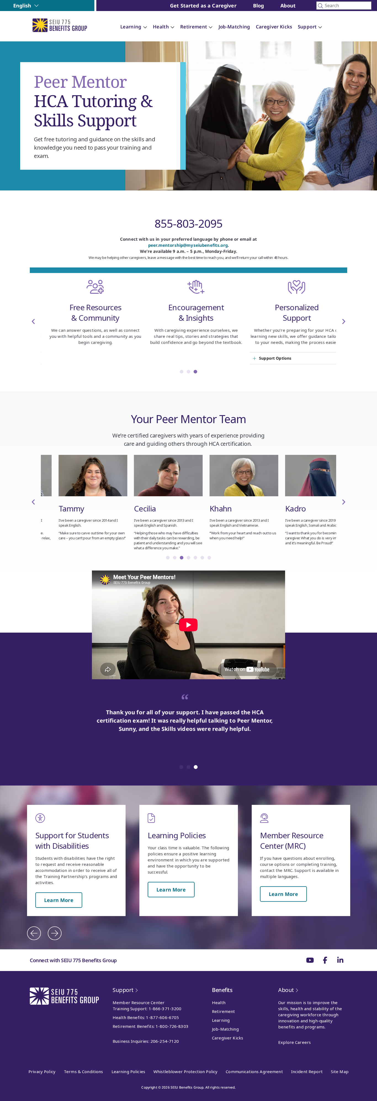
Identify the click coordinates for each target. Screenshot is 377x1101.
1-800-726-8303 (172, 1026)
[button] (33, 321)
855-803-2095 (188, 223)
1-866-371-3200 (165, 1008)
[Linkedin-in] (340, 960)
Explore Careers (294, 1042)
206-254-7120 (164, 1041)
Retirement (223, 1011)
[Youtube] (310, 960)
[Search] (343, 5)
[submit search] (320, 5)
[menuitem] (26, 5)
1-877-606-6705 (162, 1017)
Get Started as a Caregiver (203, 5)
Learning (221, 1020)
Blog (258, 5)
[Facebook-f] (325, 960)
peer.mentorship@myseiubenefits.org (188, 245)
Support (123, 990)
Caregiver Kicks (227, 1038)
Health (218, 1002)
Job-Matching (225, 1029)
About (288, 5)
